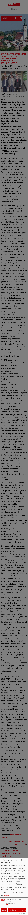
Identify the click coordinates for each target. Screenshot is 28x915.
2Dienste (8, 904)
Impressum (6, 895)
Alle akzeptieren (23, 909)
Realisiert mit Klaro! (22, 913)
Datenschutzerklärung (6, 894)
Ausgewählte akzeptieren (13, 909)
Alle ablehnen (4, 909)
